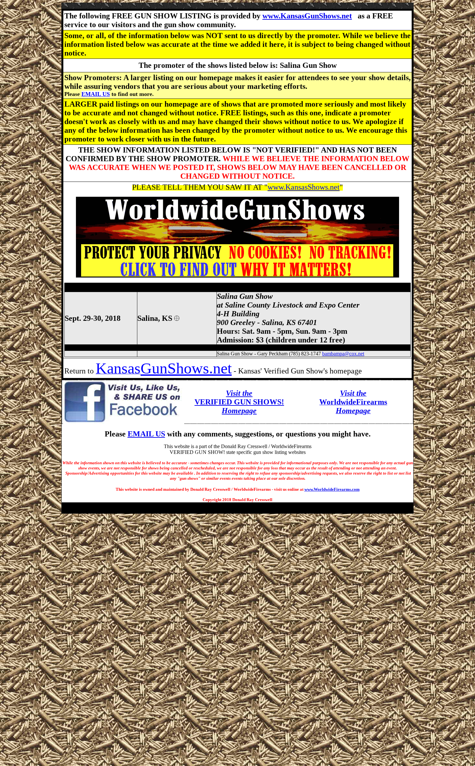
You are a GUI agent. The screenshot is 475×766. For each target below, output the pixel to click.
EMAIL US (95, 94)
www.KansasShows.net (304, 187)
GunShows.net (186, 368)
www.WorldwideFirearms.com (332, 489)
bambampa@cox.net (343, 353)
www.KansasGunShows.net (307, 16)
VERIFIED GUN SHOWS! (239, 402)
